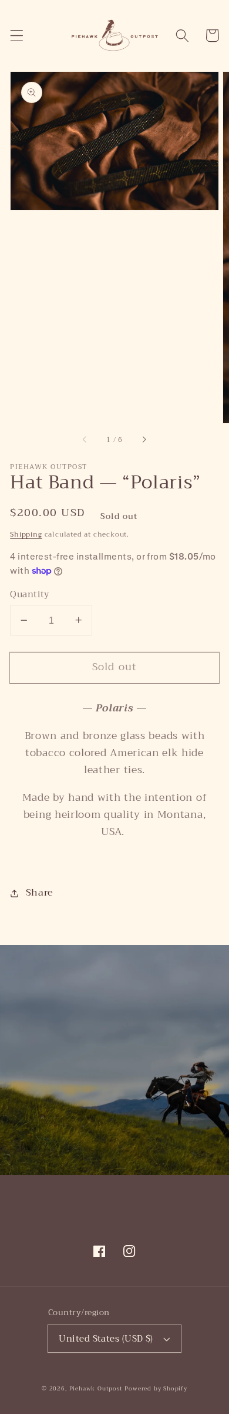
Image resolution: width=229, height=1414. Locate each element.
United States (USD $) (106, 1338)
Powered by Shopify (155, 1388)
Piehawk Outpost (96, 1388)
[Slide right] (144, 440)
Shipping (26, 534)
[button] (17, 36)
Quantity (29, 594)
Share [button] (39, 893)
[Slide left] (85, 440)
